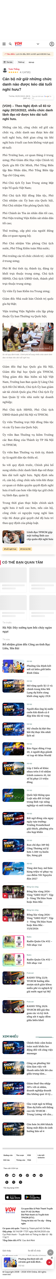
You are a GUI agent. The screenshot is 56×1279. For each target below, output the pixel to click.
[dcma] (6, 1182)
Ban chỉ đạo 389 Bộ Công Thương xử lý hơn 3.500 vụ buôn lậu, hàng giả (38, 850)
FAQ (29, 1160)
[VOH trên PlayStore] (33, 1197)
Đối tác (6, 1160)
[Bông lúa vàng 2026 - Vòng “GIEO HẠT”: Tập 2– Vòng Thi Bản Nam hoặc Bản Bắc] (13, 891)
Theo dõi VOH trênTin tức (41, 97)
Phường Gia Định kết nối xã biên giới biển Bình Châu (39, 669)
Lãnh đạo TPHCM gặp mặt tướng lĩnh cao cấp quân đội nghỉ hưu (40, 535)
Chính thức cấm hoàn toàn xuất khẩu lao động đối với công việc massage (40, 1048)
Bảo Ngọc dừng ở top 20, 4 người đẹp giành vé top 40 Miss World (39, 752)
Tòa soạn (20, 1155)
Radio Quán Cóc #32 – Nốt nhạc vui (39, 942)
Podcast (30, 973)
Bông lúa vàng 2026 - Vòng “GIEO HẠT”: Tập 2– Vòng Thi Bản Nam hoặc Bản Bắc (40, 896)
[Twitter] (13, 1182)
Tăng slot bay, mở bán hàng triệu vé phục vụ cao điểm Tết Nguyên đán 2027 (40, 873)
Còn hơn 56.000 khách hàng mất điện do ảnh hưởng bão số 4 (40, 1127)
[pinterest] (27, 1175)
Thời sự (21, 62)
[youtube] (13, 1175)
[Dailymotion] (20, 1182)
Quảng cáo (8, 1155)
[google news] (41, 1175)
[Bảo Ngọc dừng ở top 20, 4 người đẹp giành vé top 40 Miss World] (13, 748)
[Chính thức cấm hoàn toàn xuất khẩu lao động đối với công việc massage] (13, 1047)
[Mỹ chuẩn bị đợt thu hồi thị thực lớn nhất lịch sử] (13, 729)
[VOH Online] (18, 44)
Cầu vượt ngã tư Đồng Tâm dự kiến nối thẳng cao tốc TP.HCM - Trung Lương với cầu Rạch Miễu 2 (40, 1111)
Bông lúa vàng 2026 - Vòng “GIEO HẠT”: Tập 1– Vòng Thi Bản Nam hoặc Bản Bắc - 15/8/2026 (40, 921)
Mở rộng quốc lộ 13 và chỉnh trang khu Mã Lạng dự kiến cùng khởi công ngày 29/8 (40, 691)
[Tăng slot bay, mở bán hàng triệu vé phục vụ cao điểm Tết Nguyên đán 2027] (13, 868)
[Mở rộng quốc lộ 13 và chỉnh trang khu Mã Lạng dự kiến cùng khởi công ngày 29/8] (13, 686)
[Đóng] (52, 1258)
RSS (29, 1155)
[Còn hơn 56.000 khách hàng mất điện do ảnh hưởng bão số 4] (13, 1129)
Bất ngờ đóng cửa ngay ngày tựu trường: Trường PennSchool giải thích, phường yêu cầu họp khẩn (40, 825)
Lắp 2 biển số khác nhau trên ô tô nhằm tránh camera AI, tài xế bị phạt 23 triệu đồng (39, 775)
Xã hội (31, 62)
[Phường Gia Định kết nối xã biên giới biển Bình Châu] (13, 666)
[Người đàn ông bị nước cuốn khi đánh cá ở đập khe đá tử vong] (13, 709)
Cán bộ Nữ (26, 549)
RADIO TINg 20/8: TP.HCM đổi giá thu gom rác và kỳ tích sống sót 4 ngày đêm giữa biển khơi (39, 1013)
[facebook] (6, 1175)
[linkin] (34, 1175)
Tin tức (9, 62)
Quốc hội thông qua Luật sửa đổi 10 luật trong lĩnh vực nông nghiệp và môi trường (39, 800)
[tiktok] (20, 1175)
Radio (29, 937)
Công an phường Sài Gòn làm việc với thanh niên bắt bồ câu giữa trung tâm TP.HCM (40, 1070)
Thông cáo (20, 1160)
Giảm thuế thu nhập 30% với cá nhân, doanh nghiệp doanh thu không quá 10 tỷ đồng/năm (39, 1090)
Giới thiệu (6, 1251)
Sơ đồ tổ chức (34, 1251)
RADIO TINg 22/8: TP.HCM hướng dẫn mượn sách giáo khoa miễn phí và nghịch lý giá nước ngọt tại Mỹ (39, 984)
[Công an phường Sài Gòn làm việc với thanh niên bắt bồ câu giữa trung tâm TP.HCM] (13, 1067)
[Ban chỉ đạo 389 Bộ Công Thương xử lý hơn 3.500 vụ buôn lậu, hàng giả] (13, 845)
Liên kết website (41, 1156)
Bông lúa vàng (32, 887)
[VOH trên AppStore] (13, 1197)
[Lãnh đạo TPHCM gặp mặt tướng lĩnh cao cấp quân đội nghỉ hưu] (13, 536)
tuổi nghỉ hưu (10, 549)
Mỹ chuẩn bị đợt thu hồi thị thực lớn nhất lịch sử (39, 732)
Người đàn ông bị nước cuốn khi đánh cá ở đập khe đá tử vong (40, 712)
